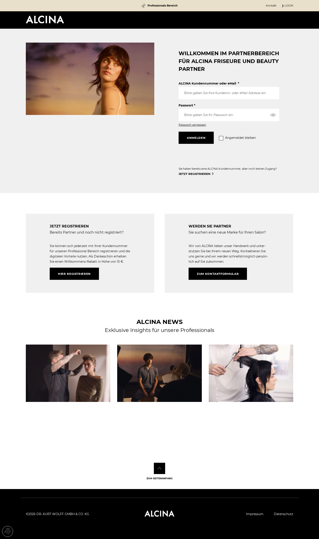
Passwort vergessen (192, 124)
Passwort (187, 105)
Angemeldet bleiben (240, 137)
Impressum (254, 514)
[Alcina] (45, 19)
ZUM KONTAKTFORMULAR (218, 273)
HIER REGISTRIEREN (74, 273)
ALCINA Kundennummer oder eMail (209, 83)
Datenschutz (283, 514)
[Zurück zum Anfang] (159, 468)
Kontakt (271, 5)
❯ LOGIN (287, 5)
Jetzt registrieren (194, 174)
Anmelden (196, 137)
